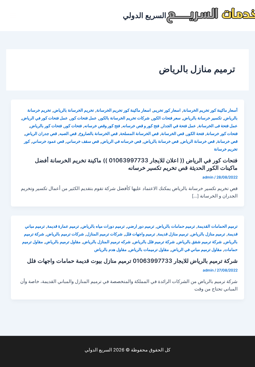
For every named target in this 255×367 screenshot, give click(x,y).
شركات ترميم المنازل (104, 234)
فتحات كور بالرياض (46, 125)
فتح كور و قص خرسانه (141, 125)
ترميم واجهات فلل (140, 234)
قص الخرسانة (172, 133)
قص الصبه (67, 133)
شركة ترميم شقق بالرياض (199, 241)
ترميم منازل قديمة (173, 234)
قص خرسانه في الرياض (121, 141)
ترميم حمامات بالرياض (176, 226)
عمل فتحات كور (83, 118)
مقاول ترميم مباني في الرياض (196, 249)
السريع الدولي (144, 15)
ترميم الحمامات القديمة (217, 226)
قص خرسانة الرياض (198, 141)
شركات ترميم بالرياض (65, 234)
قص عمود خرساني (48, 141)
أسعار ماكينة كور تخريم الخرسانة (210, 110)
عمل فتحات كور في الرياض (45, 118)
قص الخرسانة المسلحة (139, 133)
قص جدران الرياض (41, 133)
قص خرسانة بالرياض (161, 141)
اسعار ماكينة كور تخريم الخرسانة (123, 110)
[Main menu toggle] (12, 15)
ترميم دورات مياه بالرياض (103, 226)
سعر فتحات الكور (166, 118)
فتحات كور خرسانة (222, 133)
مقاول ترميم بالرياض (63, 241)
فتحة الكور (195, 133)
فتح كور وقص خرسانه (102, 125)
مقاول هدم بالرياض (110, 249)
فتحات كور (73, 125)
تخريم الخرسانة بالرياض (73, 110)
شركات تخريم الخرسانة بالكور (124, 118)
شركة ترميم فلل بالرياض (154, 241)
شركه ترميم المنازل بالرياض (107, 241)
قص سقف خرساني (83, 141)
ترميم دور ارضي (140, 226)
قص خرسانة (227, 141)
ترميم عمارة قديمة (63, 226)
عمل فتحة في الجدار (179, 125)
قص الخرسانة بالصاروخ (98, 133)
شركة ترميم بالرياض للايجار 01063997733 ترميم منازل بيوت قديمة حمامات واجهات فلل (132, 260)
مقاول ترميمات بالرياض (149, 249)
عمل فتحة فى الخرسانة (218, 125)
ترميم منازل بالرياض (208, 234)
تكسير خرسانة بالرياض (202, 118)
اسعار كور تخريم (167, 110)
